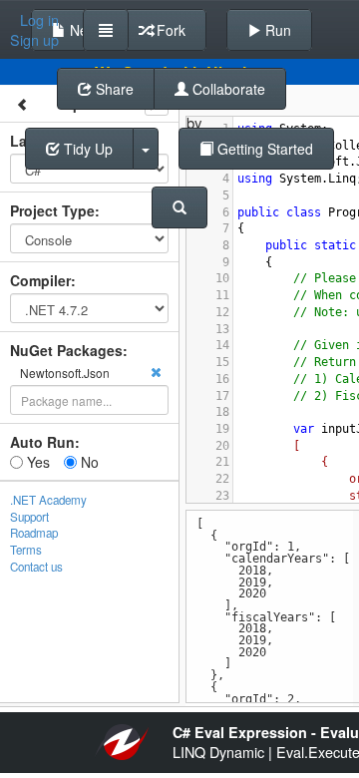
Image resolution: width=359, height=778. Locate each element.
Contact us (36, 567)
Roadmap (34, 533)
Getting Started (263, 149)
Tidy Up (86, 149)
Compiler (40, 280)
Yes (36, 462)
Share (113, 89)
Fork (169, 30)
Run (276, 30)
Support (29, 517)
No (88, 462)
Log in (39, 20)
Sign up (34, 40)
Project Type (52, 210)
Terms (26, 550)
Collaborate (226, 89)
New (82, 30)
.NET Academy (48, 500)
